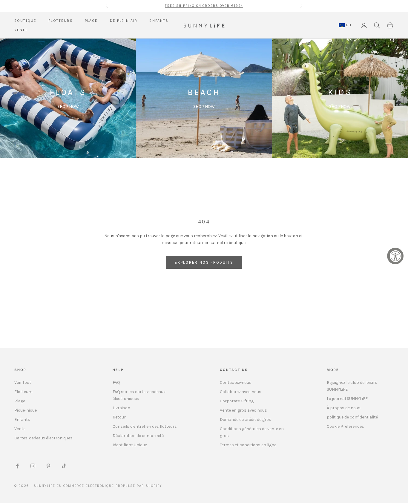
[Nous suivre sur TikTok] (64, 466)
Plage (19, 401)
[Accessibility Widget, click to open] (395, 256)
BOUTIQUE (25, 21)
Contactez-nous (235, 382)
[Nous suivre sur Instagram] (33, 466)
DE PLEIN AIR (124, 21)
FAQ (116, 382)
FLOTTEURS (60, 21)
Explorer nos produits (204, 262)
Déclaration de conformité (138, 435)
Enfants (22, 419)
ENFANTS (158, 21)
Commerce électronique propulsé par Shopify (112, 486)
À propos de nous (344, 407)
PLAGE (91, 21)
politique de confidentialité (352, 417)
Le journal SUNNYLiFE (347, 398)
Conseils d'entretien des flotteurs (145, 426)
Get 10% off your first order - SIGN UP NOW (204, 6)
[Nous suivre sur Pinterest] (48, 466)
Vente (19, 428)
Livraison (121, 407)
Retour (119, 417)
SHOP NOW (68, 106)
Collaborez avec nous (240, 391)
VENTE (21, 30)
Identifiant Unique (130, 444)
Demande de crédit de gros (245, 419)
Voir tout (22, 382)
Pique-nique (25, 410)
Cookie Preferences (345, 426)
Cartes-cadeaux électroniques (43, 438)
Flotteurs (23, 391)
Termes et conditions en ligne (248, 444)
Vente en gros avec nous (243, 410)
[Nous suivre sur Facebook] (17, 466)
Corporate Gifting (237, 401)
